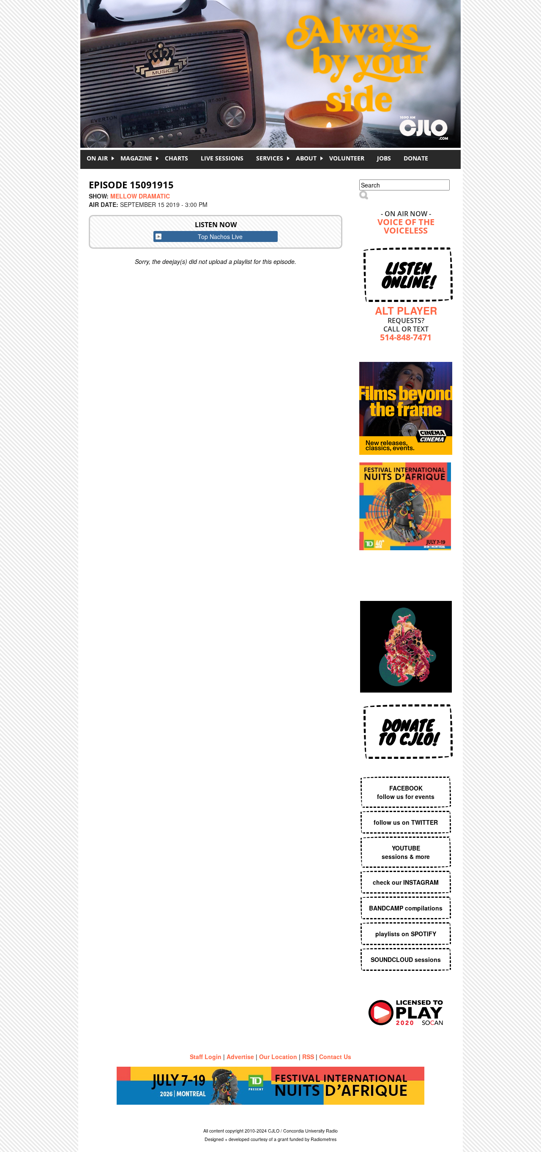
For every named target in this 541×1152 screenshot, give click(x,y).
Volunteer (346, 158)
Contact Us (335, 1056)
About (306, 158)
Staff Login (205, 1056)
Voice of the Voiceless (405, 227)
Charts (176, 158)
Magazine (136, 158)
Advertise (240, 1056)
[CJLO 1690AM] (272, 59)
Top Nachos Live (220, 236)
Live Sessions (222, 158)
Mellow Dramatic (140, 196)
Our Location (278, 1056)
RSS (308, 1056)
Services (269, 158)
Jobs (384, 158)
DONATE (416, 158)
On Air (97, 158)
